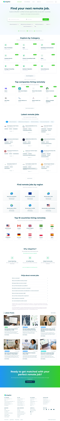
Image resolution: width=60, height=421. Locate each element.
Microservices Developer (44, 156)
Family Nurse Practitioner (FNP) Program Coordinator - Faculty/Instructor (13, 150)
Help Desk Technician (8, 143)
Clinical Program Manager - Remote (50, 163)
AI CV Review (6, 411)
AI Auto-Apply (6, 414)
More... (35, 26)
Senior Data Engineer (48, 125)
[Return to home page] (6, 1)
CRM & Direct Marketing (34, 121)
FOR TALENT (19, 1)
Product (52, 121)
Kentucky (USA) (43, 155)
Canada (32, 402)
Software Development (12, 121)
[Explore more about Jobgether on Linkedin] (46, 409)
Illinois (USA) (48, 153)
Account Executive (21, 401)
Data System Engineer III (12, 163)
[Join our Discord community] (53, 409)
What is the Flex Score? (20, 414)
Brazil (32, 405)
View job (11, 131)
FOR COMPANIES (27, 1)
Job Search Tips (43, 351)
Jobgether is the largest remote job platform (30, 14)
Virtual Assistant (46, 402)
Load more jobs (29, 178)
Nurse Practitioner (15, 153)
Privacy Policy (17, 419)
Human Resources (46, 401)
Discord (32, 411)
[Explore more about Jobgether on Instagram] (48, 409)
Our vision (18, 410)
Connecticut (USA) (44, 130)
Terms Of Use (6, 419)
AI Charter (18, 415)
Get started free (29, 381)
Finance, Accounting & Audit (44, 121)
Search (45, 19)
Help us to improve (33, 410)
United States (25, 153)
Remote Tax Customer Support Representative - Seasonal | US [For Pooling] (31, 150)
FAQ (31, 414)
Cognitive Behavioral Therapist (27, 130)
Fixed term (30, 153)
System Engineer (7, 168)
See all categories (29, 75)
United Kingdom (33, 401)
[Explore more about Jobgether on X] (43, 409)
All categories (6, 405)
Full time (49, 130)
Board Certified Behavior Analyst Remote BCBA (31, 125)
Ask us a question (32, 409)
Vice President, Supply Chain (31, 163)
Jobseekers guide (7, 415)
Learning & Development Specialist (46, 143)
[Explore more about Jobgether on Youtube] (51, 409)
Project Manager (20, 402)
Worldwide (6, 153)
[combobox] (16, 19)
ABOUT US (39, 1)
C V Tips (6, 327)
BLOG (34, 1)
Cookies (21, 419)
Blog (5, 409)
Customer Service (8, 402)
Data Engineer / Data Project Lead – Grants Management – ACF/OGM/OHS (13, 125)
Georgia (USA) (43, 153)
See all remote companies (30, 108)
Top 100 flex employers (20, 411)
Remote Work (25, 327)
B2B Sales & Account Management (23, 121)
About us (18, 409)
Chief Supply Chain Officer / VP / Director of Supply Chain (29, 168)
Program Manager (44, 168)
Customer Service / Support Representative (29, 155)
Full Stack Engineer (21, 405)
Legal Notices (12, 419)
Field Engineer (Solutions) (26, 143)
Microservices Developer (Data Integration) (50, 150)
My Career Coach (7, 410)
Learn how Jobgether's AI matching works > (30, 267)
